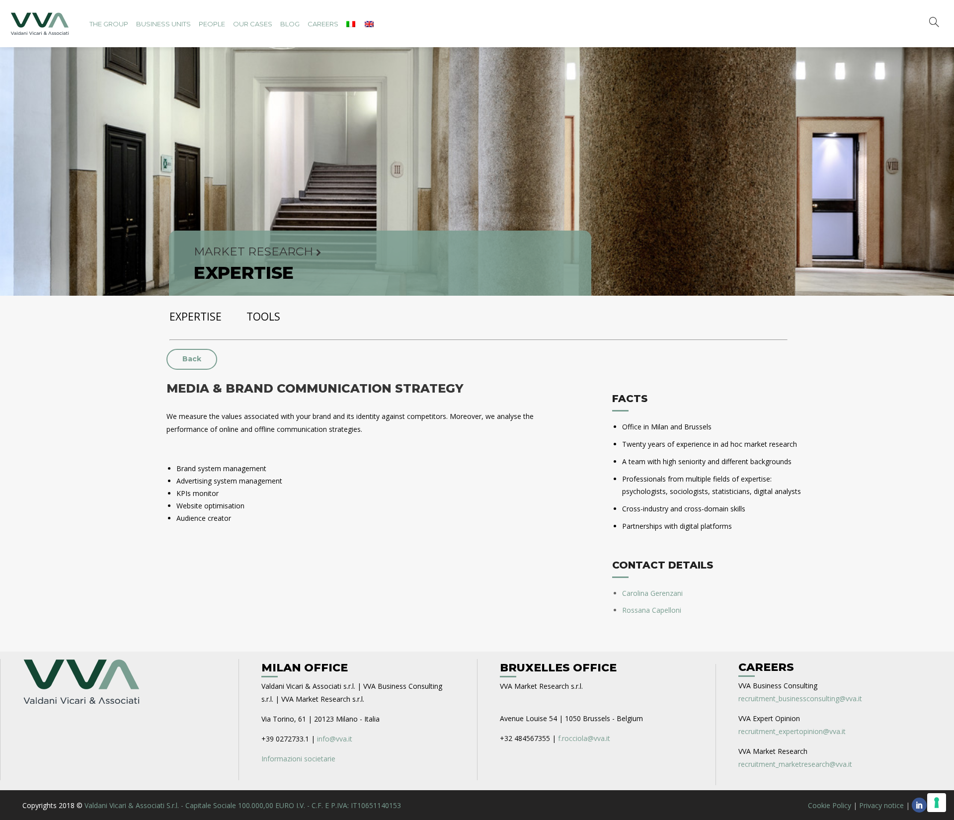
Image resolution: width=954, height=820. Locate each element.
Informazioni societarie (298, 758)
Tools (263, 317)
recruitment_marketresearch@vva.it (795, 764)
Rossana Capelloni (651, 610)
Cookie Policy (829, 805)
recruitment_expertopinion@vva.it (792, 731)
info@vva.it (334, 738)
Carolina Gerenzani (652, 593)
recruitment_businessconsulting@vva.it (800, 698)
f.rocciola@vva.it (584, 738)
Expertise (195, 317)
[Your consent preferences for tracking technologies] (936, 802)
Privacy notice (881, 805)
